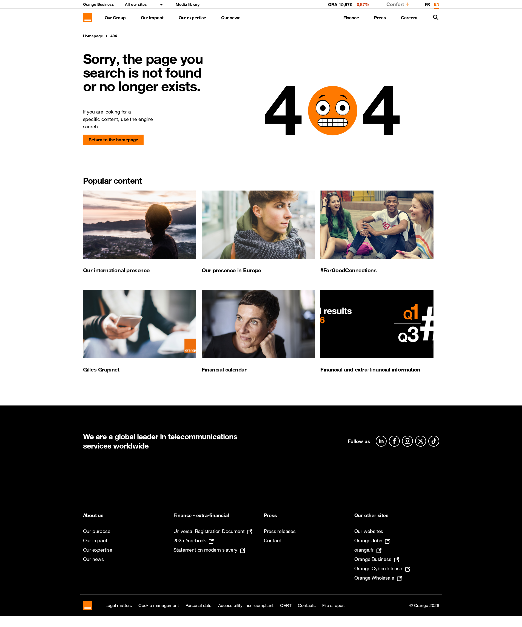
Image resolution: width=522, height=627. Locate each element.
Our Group (115, 17)
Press (380, 17)
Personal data (199, 605)
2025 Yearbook (189, 540)
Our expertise (192, 17)
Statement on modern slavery (205, 550)
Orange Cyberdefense (378, 568)
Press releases (280, 531)
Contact (272, 540)
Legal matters (118, 605)
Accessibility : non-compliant (245, 605)
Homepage (93, 35)
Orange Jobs (368, 540)
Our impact (152, 17)
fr (427, 4)
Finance (351, 17)
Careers (409, 17)
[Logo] (87, 17)
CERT (285, 605)
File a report (333, 605)
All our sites (136, 4)
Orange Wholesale (374, 578)
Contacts (306, 605)
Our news (230, 17)
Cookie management (158, 605)
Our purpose (96, 531)
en (436, 4)
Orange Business (98, 4)
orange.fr (363, 550)
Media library (187, 4)
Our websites (368, 531)
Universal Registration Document (209, 531)
